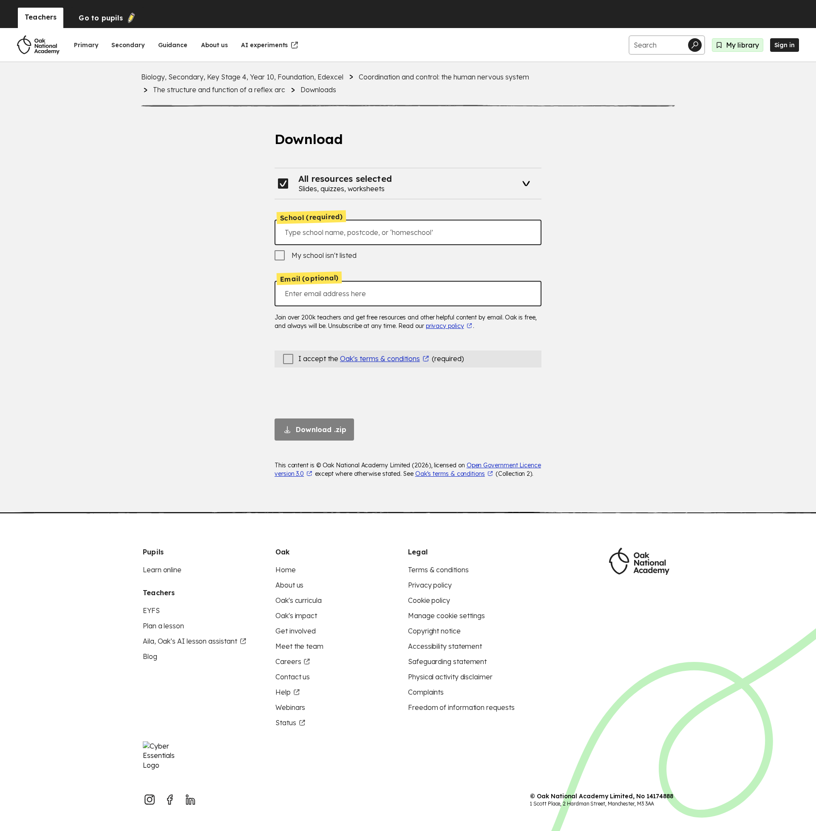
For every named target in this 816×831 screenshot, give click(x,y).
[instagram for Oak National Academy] (149, 799)
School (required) (311, 217)
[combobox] (408, 232)
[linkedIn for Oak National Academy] (190, 799)
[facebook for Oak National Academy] (170, 799)
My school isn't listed (324, 255)
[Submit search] (695, 45)
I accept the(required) (381, 358)
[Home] (38, 45)
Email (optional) (309, 278)
